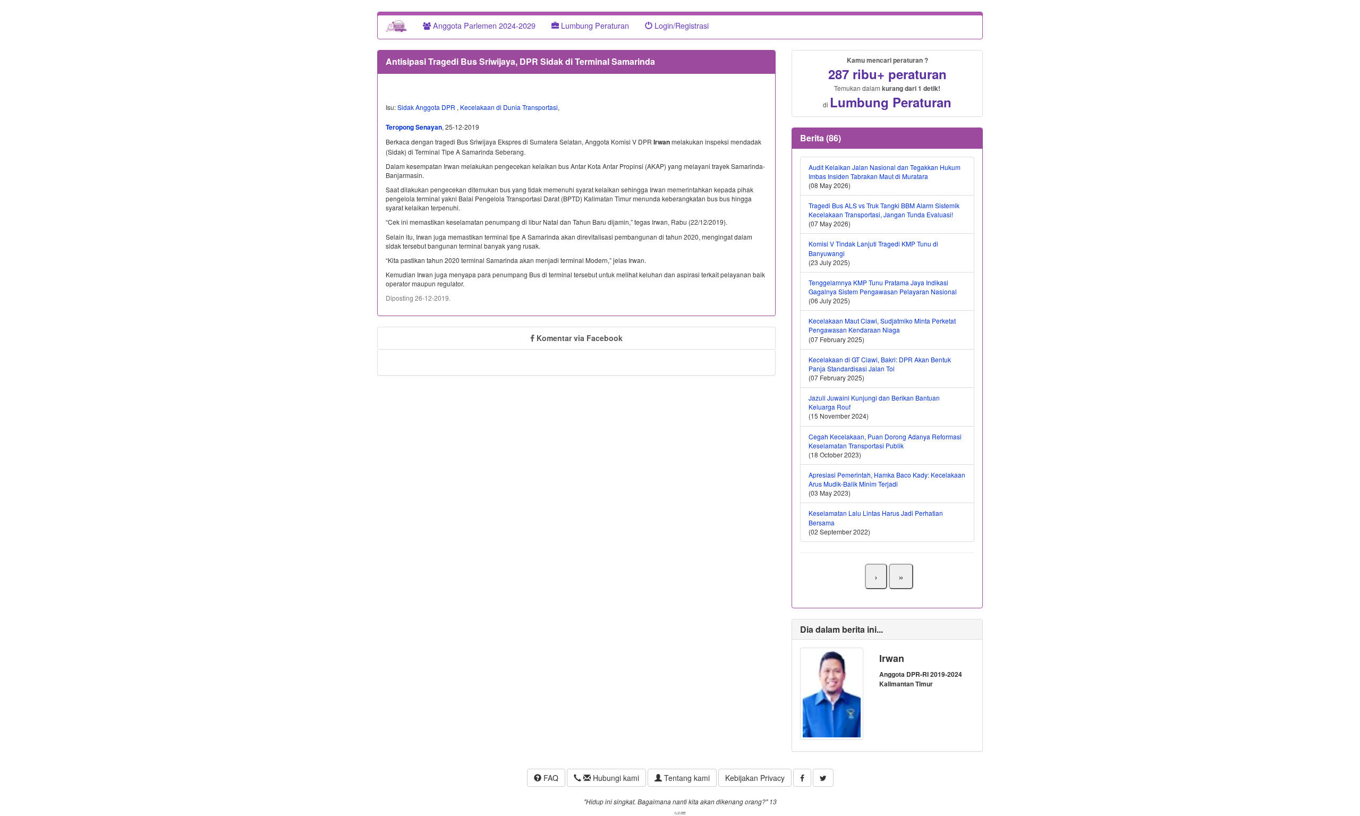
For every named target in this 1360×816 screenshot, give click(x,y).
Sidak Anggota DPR (427, 107)
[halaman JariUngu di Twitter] (823, 778)
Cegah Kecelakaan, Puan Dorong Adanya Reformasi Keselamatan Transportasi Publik (885, 441)
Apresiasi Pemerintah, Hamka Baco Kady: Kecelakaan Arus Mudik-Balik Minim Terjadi (887, 479)
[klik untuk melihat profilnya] (831, 692)
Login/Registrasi (680, 25)
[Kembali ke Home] (396, 25)
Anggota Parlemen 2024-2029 (483, 25)
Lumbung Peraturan (594, 25)
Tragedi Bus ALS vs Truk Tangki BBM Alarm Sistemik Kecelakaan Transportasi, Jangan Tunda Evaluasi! (884, 210)
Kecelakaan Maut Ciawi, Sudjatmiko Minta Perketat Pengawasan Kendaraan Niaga (882, 325)
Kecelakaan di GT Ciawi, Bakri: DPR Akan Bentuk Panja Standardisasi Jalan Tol (880, 364)
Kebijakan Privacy (755, 777)
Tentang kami (686, 777)
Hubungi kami (615, 777)
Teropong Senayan (414, 127)
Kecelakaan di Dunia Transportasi (509, 107)
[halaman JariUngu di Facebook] (802, 778)
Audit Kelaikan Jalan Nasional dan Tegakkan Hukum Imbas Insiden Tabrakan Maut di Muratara (884, 172)
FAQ (549, 777)
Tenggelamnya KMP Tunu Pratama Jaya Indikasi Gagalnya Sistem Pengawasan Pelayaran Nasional (883, 287)
